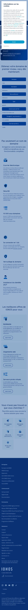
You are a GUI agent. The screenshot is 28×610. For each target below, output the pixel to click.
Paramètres (19, 16)
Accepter (13, 30)
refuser (15, 26)
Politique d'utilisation (19, 23)
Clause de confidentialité (13, 25)
